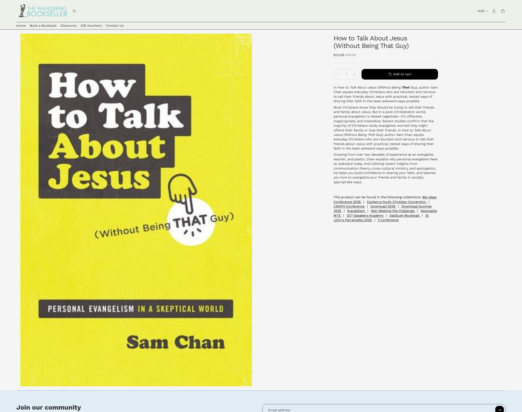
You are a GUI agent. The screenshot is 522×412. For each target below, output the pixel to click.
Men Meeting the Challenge (393, 211)
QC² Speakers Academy (365, 215)
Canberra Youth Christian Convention (397, 202)
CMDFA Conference (349, 206)
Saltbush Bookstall (404, 215)
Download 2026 (383, 206)
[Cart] (502, 11)
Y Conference (388, 220)
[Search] (74, 11)
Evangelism (356, 211)
